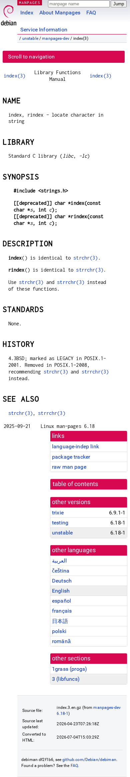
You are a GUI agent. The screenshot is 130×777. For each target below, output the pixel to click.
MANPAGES (29, 2)
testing (60, 522)
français (62, 611)
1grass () (69, 669)
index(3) (14, 76)
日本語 (60, 621)
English (61, 591)
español (61, 601)
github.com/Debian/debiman (89, 759)
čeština (60, 571)
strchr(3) (85, 258)
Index (26, 12)
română (61, 641)
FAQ (91, 12)
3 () (66, 679)
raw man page (69, 467)
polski (59, 631)
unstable (30, 38)
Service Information (43, 29)
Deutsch (62, 581)
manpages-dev (55, 38)
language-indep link (75, 446)
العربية (59, 561)
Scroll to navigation (31, 56)
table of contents (75, 484)
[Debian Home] (8, 13)
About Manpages (59, 12)
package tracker (71, 457)
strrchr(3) (89, 270)
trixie (58, 512)
